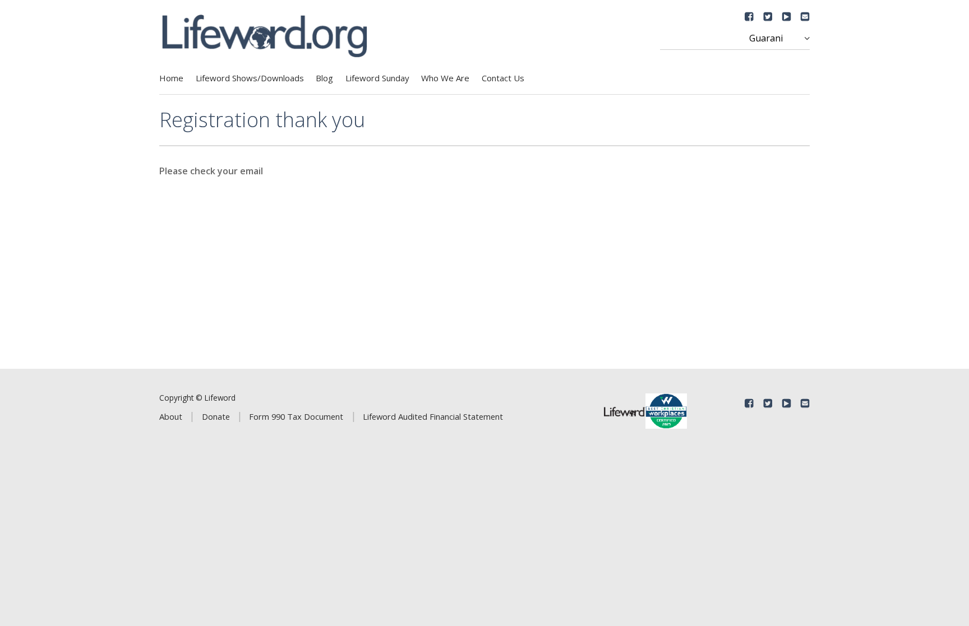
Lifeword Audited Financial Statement (433, 416)
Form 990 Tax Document (296, 416)
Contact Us (503, 78)
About (170, 416)
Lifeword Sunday (377, 78)
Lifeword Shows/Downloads (250, 78)
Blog (324, 78)
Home (171, 78)
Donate (216, 416)
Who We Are (445, 78)
